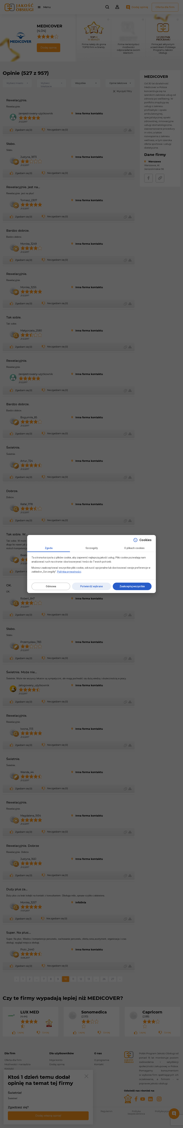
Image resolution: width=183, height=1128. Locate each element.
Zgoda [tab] (49, 548)
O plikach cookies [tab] (134, 548)
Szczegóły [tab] (91, 548)
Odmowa (51, 586)
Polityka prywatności (69, 571)
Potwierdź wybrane (91, 586)
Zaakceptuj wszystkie (132, 586)
